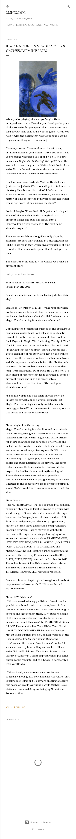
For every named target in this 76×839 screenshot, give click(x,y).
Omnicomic (16, 13)
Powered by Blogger (40, 822)
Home (10, 24)
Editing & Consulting (32, 24)
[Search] (68, 5)
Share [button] (8, 706)
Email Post (19, 706)
